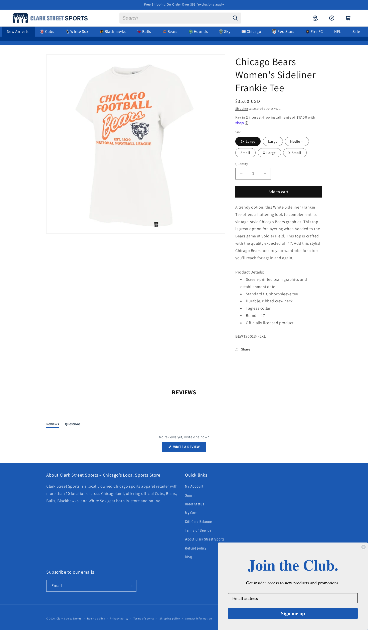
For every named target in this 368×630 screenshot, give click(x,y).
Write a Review (189, 448)
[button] (348, 18)
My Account (194, 487)
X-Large (269, 152)
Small (245, 152)
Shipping (241, 108)
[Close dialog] (363, 547)
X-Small (294, 152)
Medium (297, 141)
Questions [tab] (72, 425)
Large (273, 141)
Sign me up (293, 613)
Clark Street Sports (69, 618)
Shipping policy (169, 618)
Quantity (241, 164)
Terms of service (143, 618)
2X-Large (248, 141)
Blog (188, 557)
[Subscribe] (130, 586)
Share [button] (245, 349)
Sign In (190, 495)
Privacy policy (119, 618)
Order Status (194, 504)
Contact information (198, 618)
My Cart (191, 513)
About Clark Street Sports (205, 539)
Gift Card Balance (198, 522)
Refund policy (196, 548)
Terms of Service (198, 530)
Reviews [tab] (52, 425)
